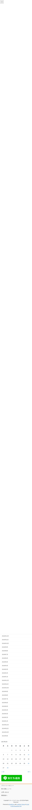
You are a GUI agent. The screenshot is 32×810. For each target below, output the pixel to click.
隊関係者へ (4, 795)
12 (28, 754)
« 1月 (2, 771)
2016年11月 (5, 639)
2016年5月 (5, 662)
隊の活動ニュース (6, 789)
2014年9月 (5, 736)
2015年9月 (5, 691)
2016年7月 (5, 654)
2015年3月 (5, 713)
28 (7, 768)
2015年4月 (5, 710)
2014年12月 (5, 724)
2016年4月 (5, 665)
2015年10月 (5, 687)
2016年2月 (5, 673)
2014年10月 (5, 732)
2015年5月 (5, 706)
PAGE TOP (29, 784)
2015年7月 (5, 699)
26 (28, 763)
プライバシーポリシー (7, 785)
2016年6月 (5, 658)
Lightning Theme (21, 804)
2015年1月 (5, 721)
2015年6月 (5, 702)
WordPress (11, 804)
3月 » (29, 771)
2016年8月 (5, 650)
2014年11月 (5, 728)
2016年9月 (5, 647)
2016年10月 (5, 643)
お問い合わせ (5, 792)
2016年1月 (5, 676)
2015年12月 (5, 680)
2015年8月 (5, 695)
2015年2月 (5, 717)
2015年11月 (5, 684)
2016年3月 (5, 669)
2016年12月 (5, 636)
